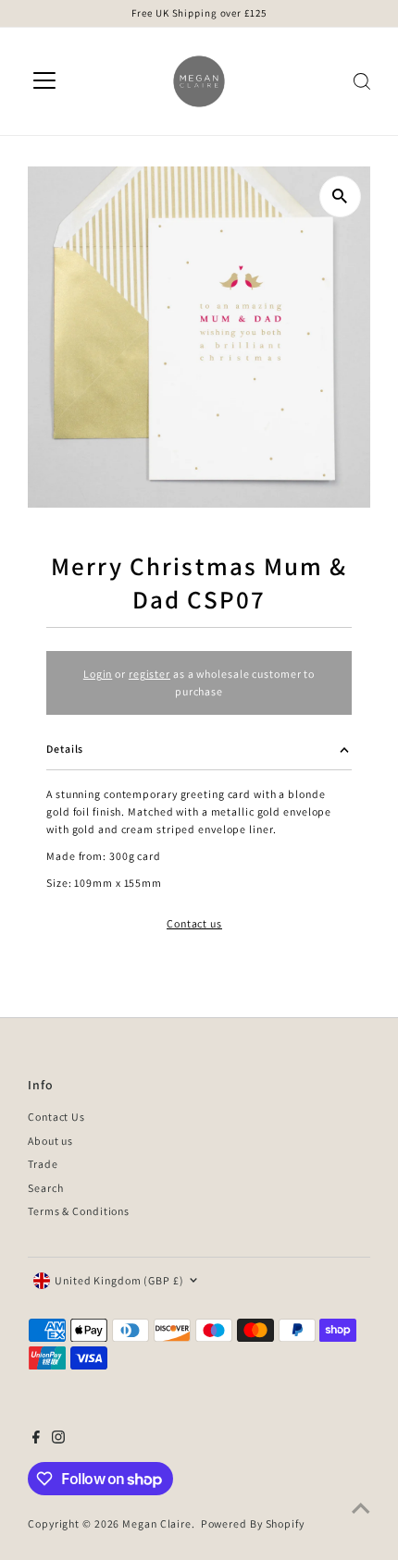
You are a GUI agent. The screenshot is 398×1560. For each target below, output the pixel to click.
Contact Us (56, 1117)
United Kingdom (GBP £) (119, 1280)
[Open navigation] (44, 81)
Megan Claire (157, 1523)
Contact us (194, 923)
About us (50, 1141)
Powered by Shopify (253, 1523)
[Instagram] (58, 1440)
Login (97, 674)
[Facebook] (36, 1440)
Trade (42, 1164)
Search (45, 1188)
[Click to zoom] (340, 196)
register (149, 674)
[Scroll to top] (360, 1509)
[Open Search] (362, 81)
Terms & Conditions (79, 1211)
